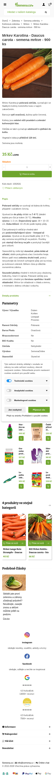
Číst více (6, 619)
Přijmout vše (39, 409)
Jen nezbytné (15, 409)
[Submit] (46, 12)
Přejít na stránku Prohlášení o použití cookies (27, 415)
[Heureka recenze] (27, 702)
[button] (27, 199)
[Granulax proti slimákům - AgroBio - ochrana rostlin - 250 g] (9, 455)
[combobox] (23, 12)
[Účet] (43, 4)
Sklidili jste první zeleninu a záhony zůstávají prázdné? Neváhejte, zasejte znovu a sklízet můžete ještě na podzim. (12, 604)
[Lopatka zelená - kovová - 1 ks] (9, 479)
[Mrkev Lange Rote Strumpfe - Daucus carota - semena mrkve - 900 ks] (14, 527)
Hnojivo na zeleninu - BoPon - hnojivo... (21, 427)
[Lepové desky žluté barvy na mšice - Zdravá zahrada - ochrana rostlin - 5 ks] (36, 479)
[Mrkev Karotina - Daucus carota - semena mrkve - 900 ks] (27, 73)
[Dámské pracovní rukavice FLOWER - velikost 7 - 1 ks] (36, 455)
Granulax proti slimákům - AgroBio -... (22, 451)
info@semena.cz (26, 763)
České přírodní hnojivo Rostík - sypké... (49, 427)
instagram (27, 642)
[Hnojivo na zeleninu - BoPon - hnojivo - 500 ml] (9, 432)
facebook (27, 664)
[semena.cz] (24, 4)
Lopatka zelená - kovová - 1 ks (21, 475)
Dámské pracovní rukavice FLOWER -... (49, 451)
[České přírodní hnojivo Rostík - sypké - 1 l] (36, 432)
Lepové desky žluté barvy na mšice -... (48, 475)
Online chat (44, 763)
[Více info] (22, 543)
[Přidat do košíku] (21, 438)
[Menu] (5, 4)
